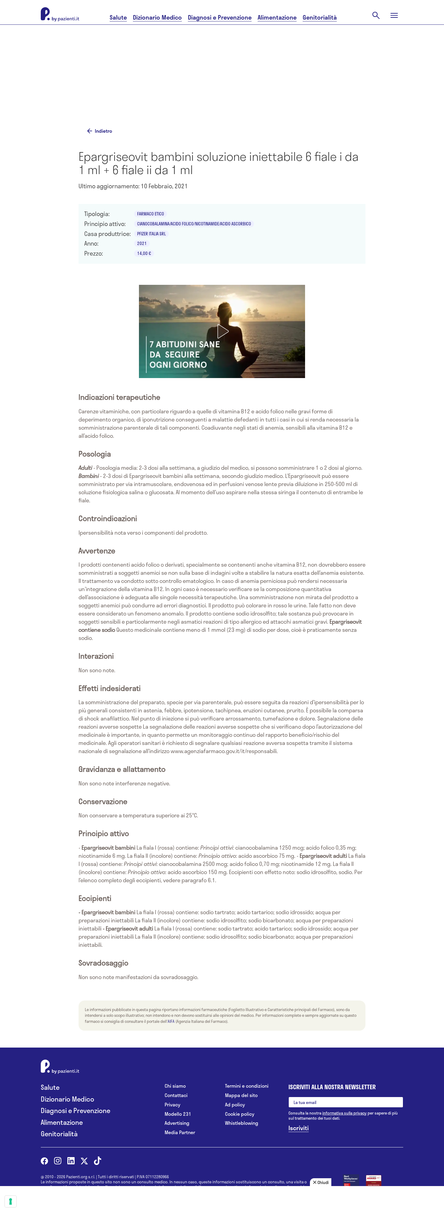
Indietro (103, 131)
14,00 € (144, 253)
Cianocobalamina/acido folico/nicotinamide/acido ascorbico (194, 224)
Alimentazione (277, 17)
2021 (142, 243)
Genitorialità (320, 17)
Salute (118, 17)
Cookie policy (239, 1114)
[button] (222, 331)
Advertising (177, 1123)
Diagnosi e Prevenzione (220, 17)
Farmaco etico (150, 214)
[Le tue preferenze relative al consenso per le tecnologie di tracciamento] (10, 1201)
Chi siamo (175, 1086)
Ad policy (235, 1105)
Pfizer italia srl (151, 234)
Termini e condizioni (247, 1086)
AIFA (171, 1021)
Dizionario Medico (157, 17)
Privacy (172, 1105)
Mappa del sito (241, 1095)
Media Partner (180, 1132)
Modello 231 (178, 1114)
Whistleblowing (241, 1123)
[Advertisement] (282, 74)
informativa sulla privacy (344, 1113)
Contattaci (176, 1095)
